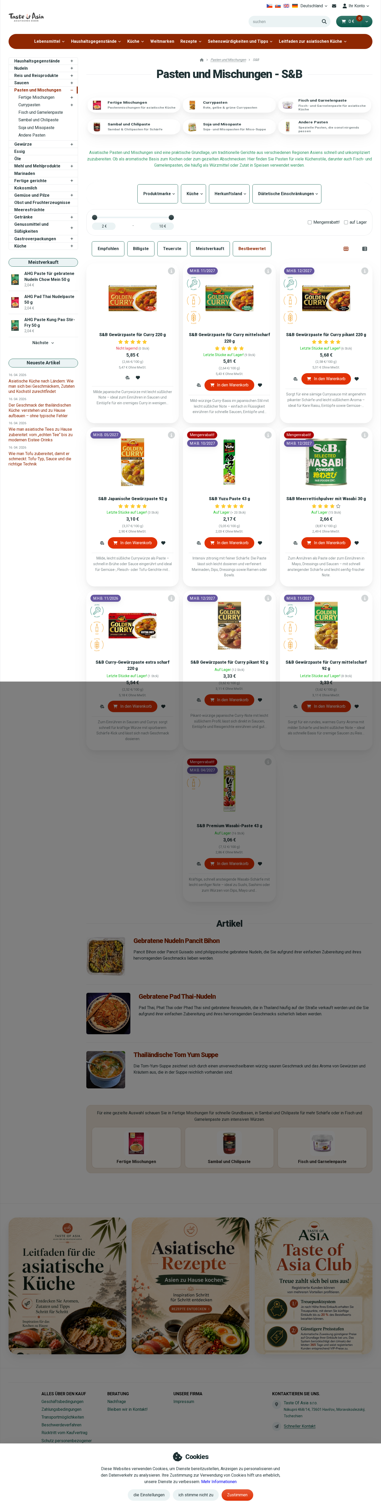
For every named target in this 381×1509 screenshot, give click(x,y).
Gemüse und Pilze (32, 195)
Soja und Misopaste (36, 127)
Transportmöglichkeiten (62, 1417)
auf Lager (358, 222)
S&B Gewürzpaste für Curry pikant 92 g (229, 662)
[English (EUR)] (286, 6)
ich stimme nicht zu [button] (195, 1494)
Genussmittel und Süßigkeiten (31, 228)
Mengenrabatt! (326, 222)
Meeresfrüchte (29, 209)
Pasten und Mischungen (37, 90)
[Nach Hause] (26, 17)
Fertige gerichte (30, 180)
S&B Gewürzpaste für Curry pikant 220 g (326, 334)
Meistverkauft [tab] (210, 248)
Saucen (21, 82)
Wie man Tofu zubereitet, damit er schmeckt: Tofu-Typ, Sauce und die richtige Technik (40, 458)
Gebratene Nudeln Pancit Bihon (176, 941)
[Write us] (276, 1426)
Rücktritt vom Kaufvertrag (64, 1432)
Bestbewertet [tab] (252, 248)
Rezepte (188, 41)
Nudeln (21, 68)
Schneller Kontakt (299, 1426)
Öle (17, 158)
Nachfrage (116, 1401)
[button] (366, 21)
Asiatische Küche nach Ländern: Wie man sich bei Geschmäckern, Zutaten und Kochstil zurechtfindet (42, 386)
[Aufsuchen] (324, 21)
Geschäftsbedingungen (62, 1401)
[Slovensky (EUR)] (278, 6)
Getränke (23, 217)
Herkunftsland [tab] (229, 193)
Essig (19, 151)
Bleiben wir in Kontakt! (127, 1409)
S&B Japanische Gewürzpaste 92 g (132, 498)
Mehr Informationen (219, 1481)
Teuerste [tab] (172, 248)
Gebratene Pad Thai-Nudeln (177, 996)
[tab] (346, 249)
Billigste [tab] (141, 248)
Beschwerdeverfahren (61, 1424)
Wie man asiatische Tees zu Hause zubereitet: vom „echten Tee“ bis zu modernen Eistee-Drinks (41, 434)
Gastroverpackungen (35, 238)
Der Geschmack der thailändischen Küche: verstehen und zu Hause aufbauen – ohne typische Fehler (40, 410)
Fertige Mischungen (36, 97)
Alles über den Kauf (63, 1393)
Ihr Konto (357, 5)
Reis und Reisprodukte (36, 75)
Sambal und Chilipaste (38, 119)
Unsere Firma (187, 1393)
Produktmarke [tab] (157, 193)
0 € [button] (354, 21)
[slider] (94, 217)
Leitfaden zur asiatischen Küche (310, 41)
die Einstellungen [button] (149, 1494)
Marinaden (24, 173)
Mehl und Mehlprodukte (37, 166)
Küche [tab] (193, 193)
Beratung (118, 1393)
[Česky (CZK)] (269, 6)
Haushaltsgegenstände (94, 41)
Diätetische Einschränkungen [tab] (286, 193)
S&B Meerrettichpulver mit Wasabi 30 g (326, 498)
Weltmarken (162, 41)
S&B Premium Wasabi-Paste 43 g (229, 825)
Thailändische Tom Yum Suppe (175, 1055)
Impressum (183, 1401)
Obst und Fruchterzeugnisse (42, 202)
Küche (133, 41)
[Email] (334, 6)
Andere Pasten (31, 135)
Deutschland (314, 7)
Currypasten (29, 104)
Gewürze (23, 144)
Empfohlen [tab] (108, 248)
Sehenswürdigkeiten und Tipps (238, 41)
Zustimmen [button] (237, 1494)
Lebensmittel (47, 41)
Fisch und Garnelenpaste (40, 112)
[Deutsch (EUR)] (295, 6)
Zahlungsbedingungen (61, 1409)
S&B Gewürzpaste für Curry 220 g (132, 334)
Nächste (40, 342)
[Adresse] (276, 1404)
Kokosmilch (25, 188)
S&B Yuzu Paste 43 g (229, 498)
